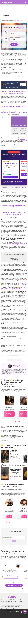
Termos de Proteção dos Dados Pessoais (10, 606)
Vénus (19, 284)
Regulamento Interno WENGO (7, 605)
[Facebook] (9, 597)
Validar (14, 44)
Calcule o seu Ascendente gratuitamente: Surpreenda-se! (14, 452)
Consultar (9, 516)
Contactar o (13, 585)
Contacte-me (23, 85)
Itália (19, 608)
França (14, 608)
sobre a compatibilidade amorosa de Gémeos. (11, 288)
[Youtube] (13, 597)
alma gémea (6, 202)
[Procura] (21, 2)
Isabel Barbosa (19, 20)
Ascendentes (10, 360)
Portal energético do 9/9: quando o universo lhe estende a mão (15, 469)
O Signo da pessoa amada (15, 37)
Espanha (23, 608)
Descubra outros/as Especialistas (13, 422)
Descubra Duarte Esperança (8, 576)
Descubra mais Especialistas (13, 522)
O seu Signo (12, 31)
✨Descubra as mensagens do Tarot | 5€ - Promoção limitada (9, 414)
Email (4, 534)
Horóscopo (18, 360)
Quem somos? (16, 599)
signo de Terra (21, 139)
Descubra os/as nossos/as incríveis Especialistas (14, 588)
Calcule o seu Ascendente (9, 57)
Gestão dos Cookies (19, 605)
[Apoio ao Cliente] (23, 2)
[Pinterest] (15, 597)
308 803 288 (13, 181)
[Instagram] (11, 597)
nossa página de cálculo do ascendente (17, 243)
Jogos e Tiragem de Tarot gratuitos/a (15, 601)
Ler (11, 461)
